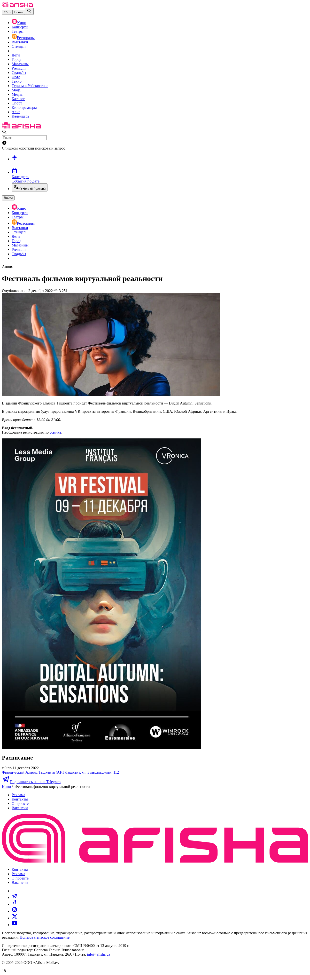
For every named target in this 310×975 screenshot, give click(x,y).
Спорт (17, 103)
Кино (21, 23)
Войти (18, 12)
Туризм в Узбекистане (30, 86)
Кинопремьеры (24, 107)
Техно (17, 81)
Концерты (20, 27)
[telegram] (14, 898)
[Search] (29, 11)
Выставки (20, 42)
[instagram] (14, 911)
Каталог (18, 99)
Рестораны (26, 38)
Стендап (19, 46)
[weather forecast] (160, 162)
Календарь (20, 116)
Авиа (16, 112)
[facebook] (14, 904)
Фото (16, 77)
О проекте (20, 803)
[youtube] (14, 925)
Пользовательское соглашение (45, 937)
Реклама (18, 795)
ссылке (55, 432)
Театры (17, 31)
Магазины (20, 64)
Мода (16, 90)
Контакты (20, 799)
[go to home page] (17, 5)
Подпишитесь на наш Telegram (35, 782)
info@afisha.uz (98, 954)
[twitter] (14, 918)
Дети (16, 55)
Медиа (17, 94)
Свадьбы (19, 73)
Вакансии (20, 808)
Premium (18, 68)
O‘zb (7, 12)
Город (16, 59)
